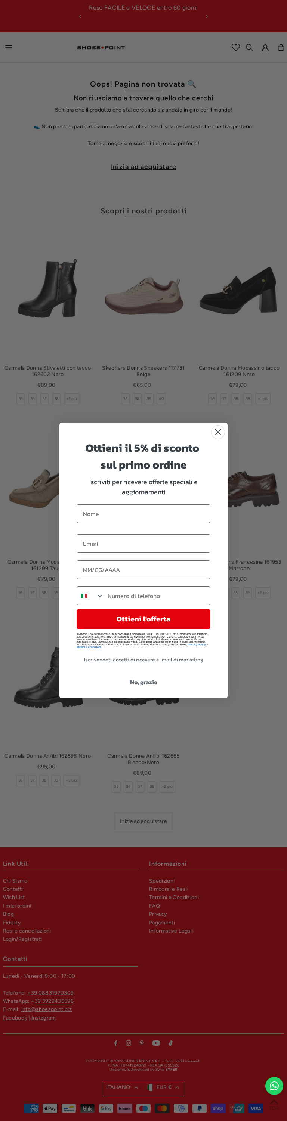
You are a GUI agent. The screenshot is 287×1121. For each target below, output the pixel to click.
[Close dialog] (218, 432)
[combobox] (90, 596)
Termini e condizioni (89, 647)
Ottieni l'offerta (143, 618)
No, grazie (143, 681)
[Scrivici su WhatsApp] (274, 1086)
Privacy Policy (197, 644)
